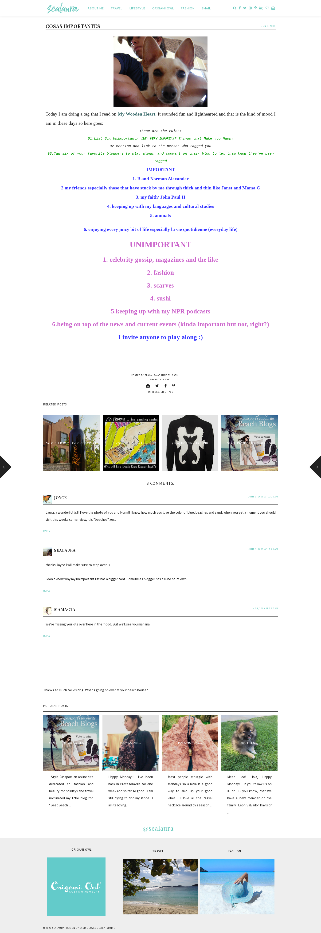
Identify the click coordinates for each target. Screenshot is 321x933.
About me (96, 8)
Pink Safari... (130, 743)
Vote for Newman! (131, 443)
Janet (226, 187)
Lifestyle (137, 8)
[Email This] (148, 385)
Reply (46, 531)
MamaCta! (65, 609)
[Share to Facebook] (165, 385)
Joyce (60, 497)
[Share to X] (157, 385)
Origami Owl (163, 8)
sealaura (65, 550)
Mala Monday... (190, 743)
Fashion (188, 8)
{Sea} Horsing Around (190, 443)
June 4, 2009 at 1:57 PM (263, 608)
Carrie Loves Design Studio (97, 927)
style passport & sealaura (249, 443)
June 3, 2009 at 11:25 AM (263, 549)
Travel (116, 8)
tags (170, 391)
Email (206, 8)
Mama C (251, 187)
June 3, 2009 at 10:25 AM (263, 496)
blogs (155, 391)
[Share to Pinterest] (173, 385)
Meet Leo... (249, 743)
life (163, 391)
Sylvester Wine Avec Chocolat (71, 443)
